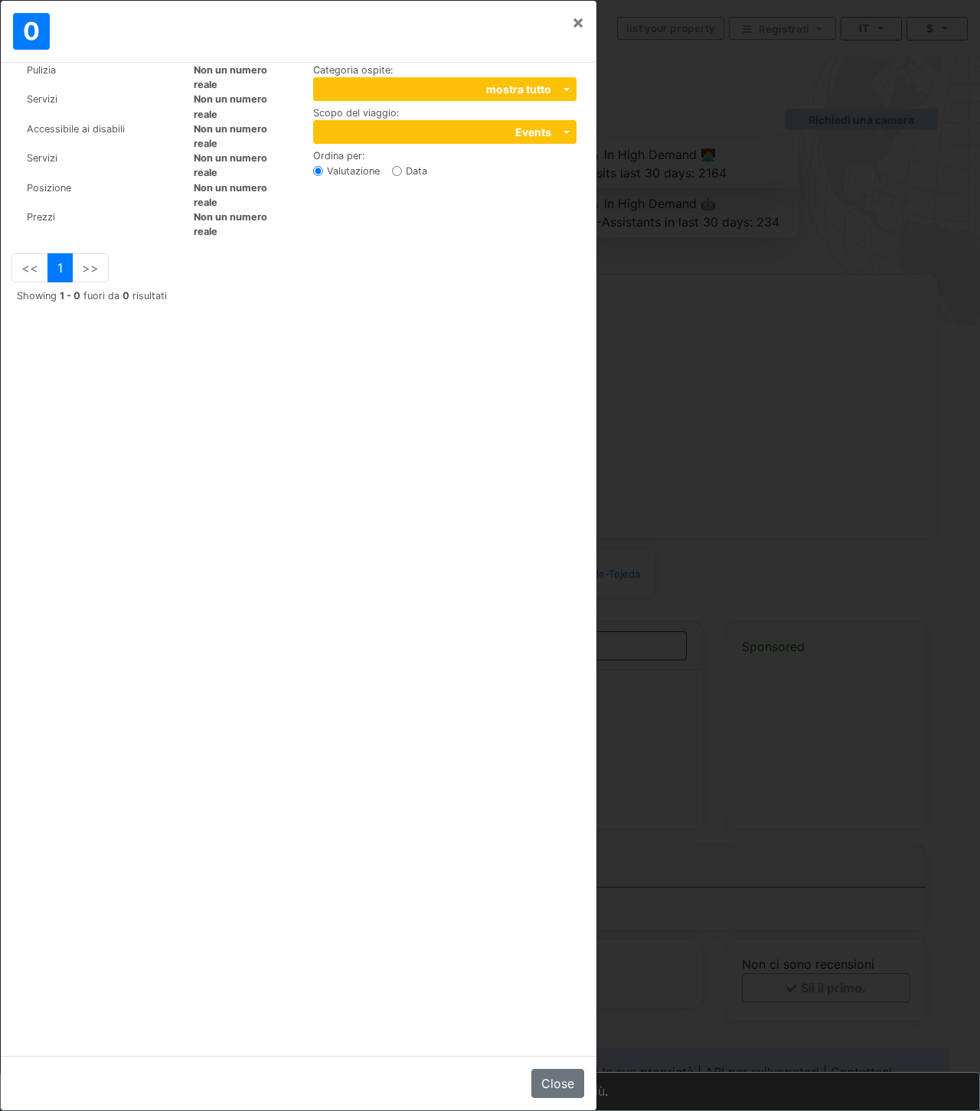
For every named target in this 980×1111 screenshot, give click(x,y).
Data (416, 171)
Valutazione (353, 171)
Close (557, 1083)
